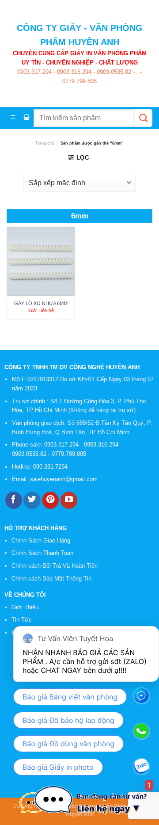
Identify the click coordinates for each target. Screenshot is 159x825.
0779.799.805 (79, 81)
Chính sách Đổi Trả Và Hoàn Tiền (54, 565)
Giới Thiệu (24, 607)
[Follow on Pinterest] (50, 500)
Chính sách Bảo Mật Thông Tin (51, 578)
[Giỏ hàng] (26, 118)
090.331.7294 (51, 466)
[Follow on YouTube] (69, 500)
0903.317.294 (34, 72)
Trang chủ (44, 143)
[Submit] (143, 118)
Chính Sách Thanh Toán (42, 553)
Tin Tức (21, 619)
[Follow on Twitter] (31, 500)
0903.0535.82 (113, 72)
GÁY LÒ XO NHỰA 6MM (41, 303)
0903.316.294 (73, 72)
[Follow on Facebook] (13, 500)
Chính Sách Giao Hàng (40, 540)
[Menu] (13, 118)
